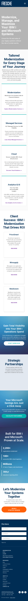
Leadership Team (6, 583)
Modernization (7, 550)
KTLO (4, 552)
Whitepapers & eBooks (8, 569)
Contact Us (6, 586)
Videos (4, 567)
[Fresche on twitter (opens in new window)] (25, 592)
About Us (5, 576)
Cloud (4, 553)
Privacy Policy (12, 597)
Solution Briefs (6, 571)
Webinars (5, 565)
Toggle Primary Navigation (24, 3)
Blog (4, 562)
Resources (5, 560)
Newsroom (5, 581)
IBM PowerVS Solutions (8, 555)
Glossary (5, 572)
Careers (4, 579)
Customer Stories (6, 564)
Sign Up (4, 542)
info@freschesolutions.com (7, 591)
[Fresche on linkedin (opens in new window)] (20, 592)
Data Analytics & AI (8, 557)
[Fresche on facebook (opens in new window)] (22, 592)
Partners (5, 584)
